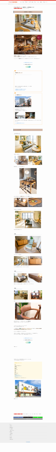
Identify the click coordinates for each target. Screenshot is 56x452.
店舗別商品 (11, 433)
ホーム (10, 424)
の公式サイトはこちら (29, 62)
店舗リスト (11, 434)
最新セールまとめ (12, 430)
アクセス (11, 436)
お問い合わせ (11, 439)
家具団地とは (11, 427)
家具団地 (21, 8)
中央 (26, 62)
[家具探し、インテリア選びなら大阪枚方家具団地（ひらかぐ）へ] (13, 2)
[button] (18, 417)
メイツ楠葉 (25, 62)
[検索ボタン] (46, 2)
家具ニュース (18, 8)
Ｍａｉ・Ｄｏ (15, 8)
